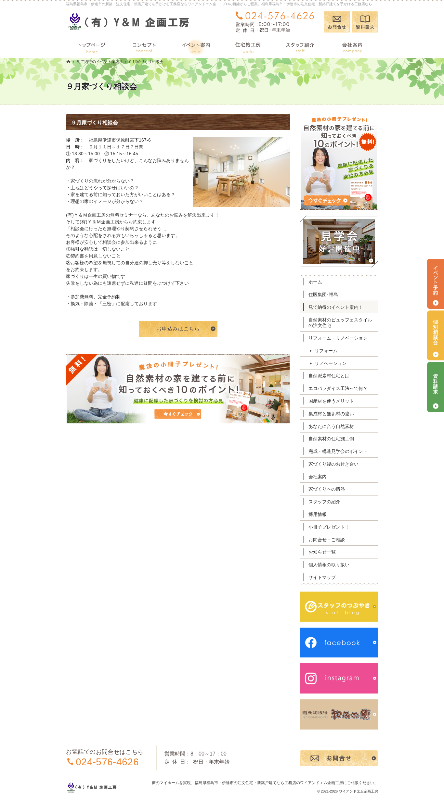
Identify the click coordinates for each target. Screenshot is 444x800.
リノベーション (330, 363)
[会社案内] (352, 46)
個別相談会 (435, 335)
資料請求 (365, 21)
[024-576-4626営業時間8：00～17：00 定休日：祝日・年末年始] (275, 21)
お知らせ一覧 (322, 552)
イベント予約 (435, 284)
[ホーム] (92, 46)
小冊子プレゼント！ (328, 527)
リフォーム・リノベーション (338, 338)
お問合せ (337, 21)
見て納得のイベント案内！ (335, 307)
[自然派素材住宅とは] (144, 46)
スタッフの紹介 (324, 501)
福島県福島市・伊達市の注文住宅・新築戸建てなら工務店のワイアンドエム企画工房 (269, 783)
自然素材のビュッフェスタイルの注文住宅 (340, 322)
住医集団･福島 (323, 294)
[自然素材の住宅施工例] (248, 46)
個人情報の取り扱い (328, 564)
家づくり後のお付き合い (333, 464)
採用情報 (317, 514)
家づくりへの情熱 (326, 489)
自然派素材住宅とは (328, 375)
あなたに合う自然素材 (331, 426)
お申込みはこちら (178, 328)
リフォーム (326, 350)
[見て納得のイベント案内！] (196, 46)
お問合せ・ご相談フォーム (339, 758)
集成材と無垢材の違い (331, 413)
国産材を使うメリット (331, 401)
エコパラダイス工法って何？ (338, 388)
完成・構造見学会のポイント (338, 451)
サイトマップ (322, 577)
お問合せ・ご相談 (326, 539)
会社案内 (317, 476)
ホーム (315, 281)
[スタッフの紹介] (300, 46)
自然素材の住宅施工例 (331, 438)
